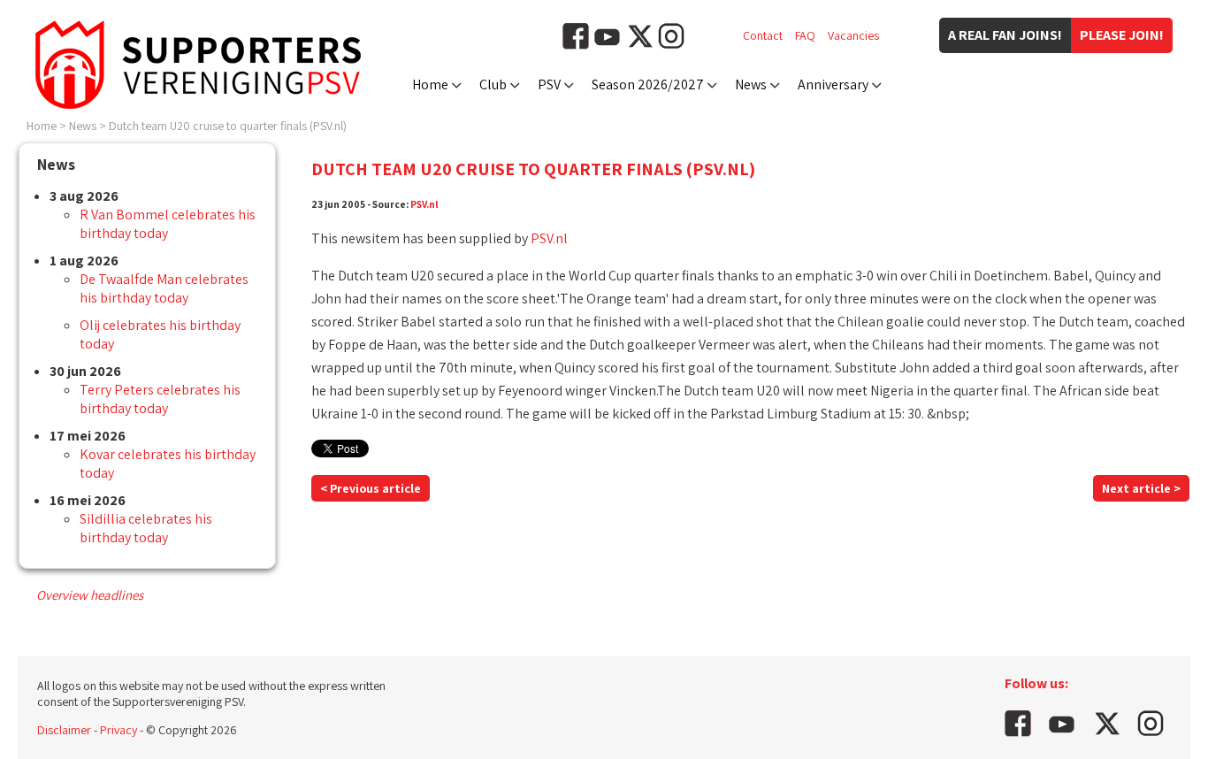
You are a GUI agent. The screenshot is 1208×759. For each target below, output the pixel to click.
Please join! (1122, 35)
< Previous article (370, 488)
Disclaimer (64, 730)
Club (493, 84)
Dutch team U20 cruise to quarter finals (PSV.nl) (228, 126)
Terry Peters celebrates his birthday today (160, 399)
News (751, 84)
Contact (763, 35)
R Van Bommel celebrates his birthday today (168, 223)
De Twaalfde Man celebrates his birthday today (164, 288)
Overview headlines (89, 594)
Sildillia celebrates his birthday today (146, 528)
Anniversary (833, 84)
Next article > (1141, 488)
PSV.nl (424, 204)
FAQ (805, 35)
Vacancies (853, 35)
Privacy (118, 730)
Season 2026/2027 (648, 84)
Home (430, 84)
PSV (549, 84)
